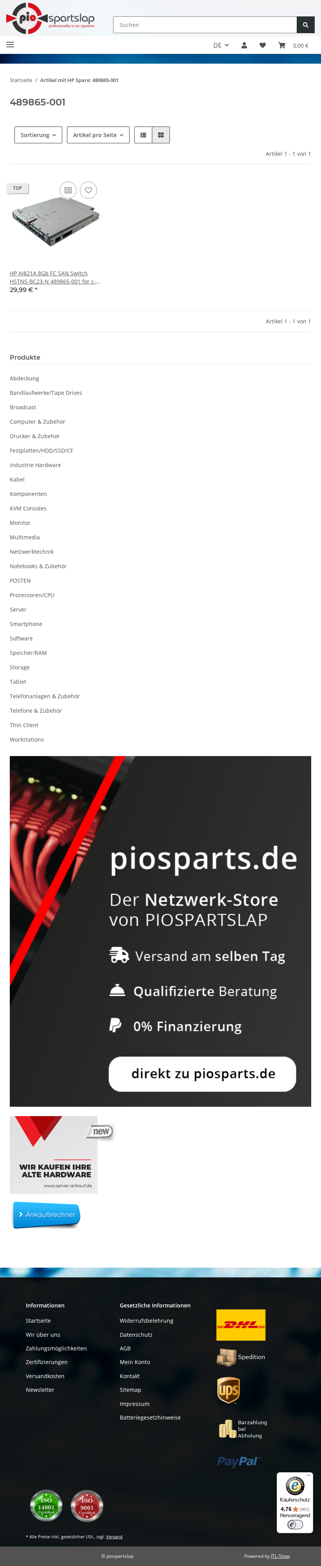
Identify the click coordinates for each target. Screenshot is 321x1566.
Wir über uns (43, 1334)
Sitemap (130, 1389)
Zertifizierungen (47, 1362)
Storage (20, 667)
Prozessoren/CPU (32, 595)
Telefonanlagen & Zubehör (45, 696)
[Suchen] (306, 24)
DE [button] (217, 45)
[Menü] (308, 1477)
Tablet (18, 681)
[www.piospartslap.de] (50, 18)
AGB (125, 1348)
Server (18, 609)
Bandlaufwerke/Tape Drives (46, 392)
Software (21, 638)
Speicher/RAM (28, 652)
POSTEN (20, 580)
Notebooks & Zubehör (38, 566)
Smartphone (26, 624)
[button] (244, 45)
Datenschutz (136, 1334)
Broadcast (23, 407)
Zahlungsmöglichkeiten (56, 1348)
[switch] (295, 1524)
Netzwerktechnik (32, 551)
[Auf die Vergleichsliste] (68, 190)
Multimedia (25, 537)
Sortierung (35, 135)
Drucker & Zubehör (35, 436)
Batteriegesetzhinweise (150, 1417)
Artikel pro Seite (95, 135)
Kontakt (130, 1376)
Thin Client (24, 725)
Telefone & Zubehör (36, 710)
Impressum (135, 1403)
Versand (114, 1536)
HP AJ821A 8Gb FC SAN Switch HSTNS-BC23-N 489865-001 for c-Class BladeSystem (53, 277)
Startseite (38, 1320)
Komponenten (28, 494)
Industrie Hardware (35, 465)
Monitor (20, 522)
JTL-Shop (280, 1556)
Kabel (17, 479)
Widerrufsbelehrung (146, 1320)
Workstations (27, 739)
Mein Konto (135, 1362)
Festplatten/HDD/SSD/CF (41, 450)
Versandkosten (45, 1376)
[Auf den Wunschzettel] (88, 190)
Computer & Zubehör (37, 421)
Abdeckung (24, 378)
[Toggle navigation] (10, 41)
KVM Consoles (28, 508)
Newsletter (40, 1389)
